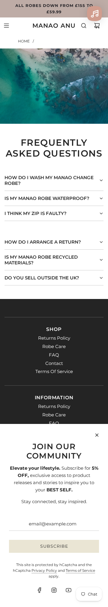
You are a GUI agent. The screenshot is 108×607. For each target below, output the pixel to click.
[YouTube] (68, 590)
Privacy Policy (44, 570)
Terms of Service (80, 570)
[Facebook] (39, 590)
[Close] (97, 435)
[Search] (83, 25)
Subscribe (54, 546)
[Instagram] (54, 590)
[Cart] (97, 25)
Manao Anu (54, 25)
